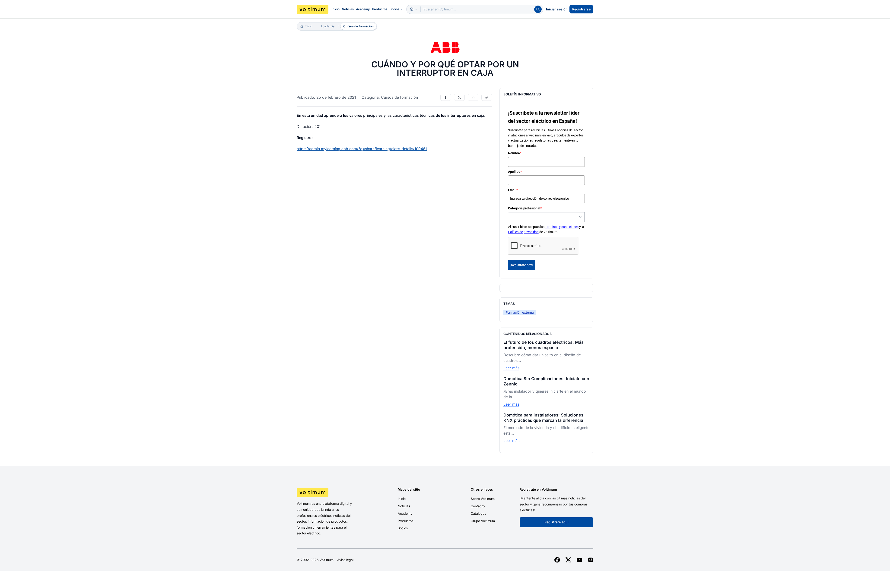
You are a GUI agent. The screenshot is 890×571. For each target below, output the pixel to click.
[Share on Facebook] (445, 97)
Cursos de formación (358, 26)
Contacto (478, 506)
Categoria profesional (525, 208)
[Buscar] (538, 9)
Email (513, 190)
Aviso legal (345, 560)
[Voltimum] (312, 9)
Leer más (511, 368)
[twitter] (568, 560)
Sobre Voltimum (483, 499)
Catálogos (478, 513)
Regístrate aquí (556, 522)
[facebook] (557, 560)
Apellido (515, 172)
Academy (363, 9)
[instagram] (590, 560)
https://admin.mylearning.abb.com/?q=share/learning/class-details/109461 (362, 148)
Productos (379, 9)
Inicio (336, 9)
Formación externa (520, 312)
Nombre (514, 153)
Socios (394, 9)
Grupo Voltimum (483, 521)
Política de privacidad (523, 232)
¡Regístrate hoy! (521, 265)
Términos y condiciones (561, 227)
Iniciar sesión (557, 9)
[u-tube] (579, 560)
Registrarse (581, 9)
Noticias (348, 9)
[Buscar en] (413, 9)
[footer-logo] (332, 492)
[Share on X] (459, 97)
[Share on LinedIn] (473, 97)
